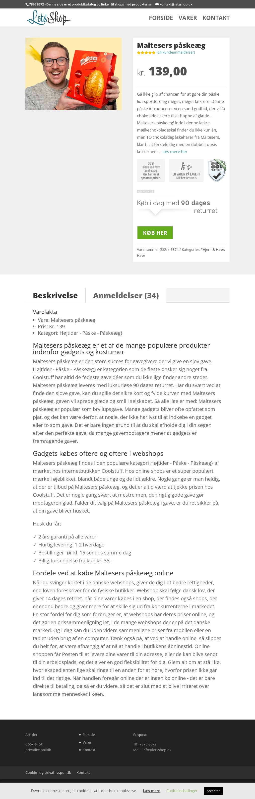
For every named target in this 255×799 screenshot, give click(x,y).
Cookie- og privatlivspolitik (48, 772)
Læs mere (151, 790)
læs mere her (175, 151)
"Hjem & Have (212, 249)
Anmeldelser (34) (126, 295)
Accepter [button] (213, 791)
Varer (188, 19)
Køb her (155, 232)
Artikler (31, 734)
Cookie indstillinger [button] (181, 790)
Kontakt (216, 19)
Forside (161, 19)
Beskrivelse (55, 295)
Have (141, 255)
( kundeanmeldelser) (176, 52)
